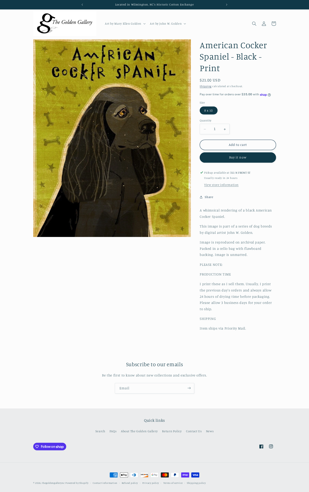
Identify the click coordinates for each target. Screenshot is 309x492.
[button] (124, 23)
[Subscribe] (189, 388)
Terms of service (173, 482)
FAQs (113, 431)
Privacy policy (150, 482)
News (210, 431)
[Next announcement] (226, 4)
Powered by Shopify (76, 482)
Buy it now (238, 158)
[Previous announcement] (82, 4)
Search (100, 431)
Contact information (105, 482)
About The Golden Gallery (139, 431)
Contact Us (194, 431)
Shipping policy (196, 482)
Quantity (205, 120)
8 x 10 (208, 110)
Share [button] (209, 197)
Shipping (205, 86)
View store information (221, 185)
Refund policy (130, 482)
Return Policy (172, 431)
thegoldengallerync (53, 482)
